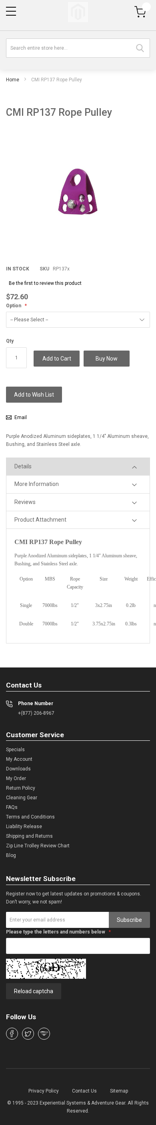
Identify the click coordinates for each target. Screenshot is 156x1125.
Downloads (18, 769)
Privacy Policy (43, 1091)
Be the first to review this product (45, 283)
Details (23, 466)
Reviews (25, 502)
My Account (19, 759)
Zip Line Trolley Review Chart (38, 846)
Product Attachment (40, 519)
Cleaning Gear (21, 797)
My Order (16, 778)
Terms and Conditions (30, 817)
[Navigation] (11, 11)
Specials (15, 749)
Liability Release (24, 826)
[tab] (78, 466)
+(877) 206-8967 (36, 713)
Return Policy (20, 788)
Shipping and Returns (29, 836)
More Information (36, 484)
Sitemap (119, 1091)
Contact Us (84, 1091)
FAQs (12, 807)
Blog (11, 855)
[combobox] (78, 48)
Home (12, 80)
